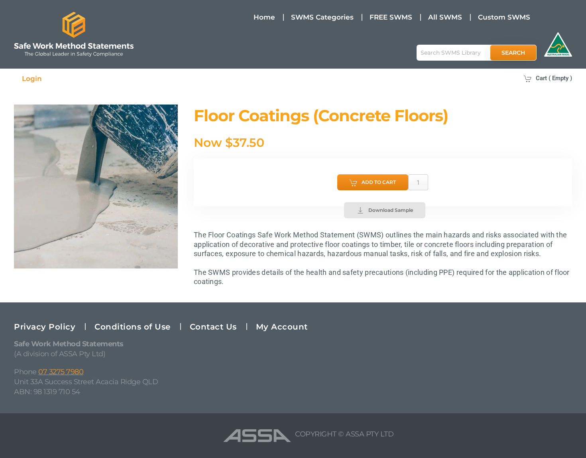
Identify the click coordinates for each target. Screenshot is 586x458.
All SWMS (445, 17)
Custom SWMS (504, 17)
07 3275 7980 (60, 371)
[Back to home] (74, 34)
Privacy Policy (44, 327)
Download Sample (390, 210)
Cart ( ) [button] (554, 78)
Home (264, 17)
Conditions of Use (132, 327)
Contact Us (213, 327)
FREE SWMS (391, 17)
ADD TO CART (379, 182)
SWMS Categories (322, 17)
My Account (282, 327)
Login (32, 79)
